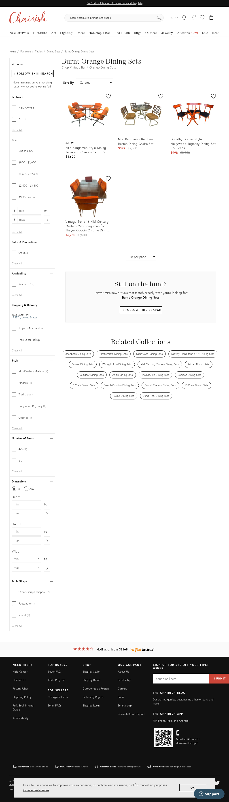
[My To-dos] (184, 18)
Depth (16, 497)
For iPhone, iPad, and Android (171, 720)
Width (16, 551)
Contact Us (20, 680)
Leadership (124, 680)
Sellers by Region (93, 697)
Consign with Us (58, 697)
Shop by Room (91, 705)
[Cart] (211, 18)
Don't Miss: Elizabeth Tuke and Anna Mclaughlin (114, 3)
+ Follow (33, 73)
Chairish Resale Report (131, 714)
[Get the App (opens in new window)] (163, 737)
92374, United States (25, 317)
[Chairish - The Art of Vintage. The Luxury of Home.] (28, 18)
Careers (122, 688)
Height (17, 524)
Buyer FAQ (54, 671)
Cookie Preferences (36, 790)
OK (193, 787)
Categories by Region (96, 688)
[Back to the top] (220, 778)
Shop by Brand (91, 680)
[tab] (32, 108)
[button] (202, 18)
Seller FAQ (54, 705)
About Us (123, 671)
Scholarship (125, 705)
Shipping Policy (22, 697)
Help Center (20, 671)
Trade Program (56, 680)
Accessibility (21, 718)
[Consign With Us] (193, 18)
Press (121, 697)
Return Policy (21, 688)
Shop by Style (91, 671)
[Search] (159, 18)
